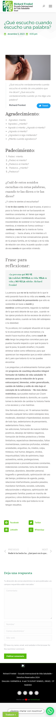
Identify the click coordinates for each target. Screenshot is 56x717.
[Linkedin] (37, 693)
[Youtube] (31, 693)
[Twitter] (25, 693)
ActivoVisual (35, 700)
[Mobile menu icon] (50, 6)
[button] (15, 522)
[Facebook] (19, 693)
